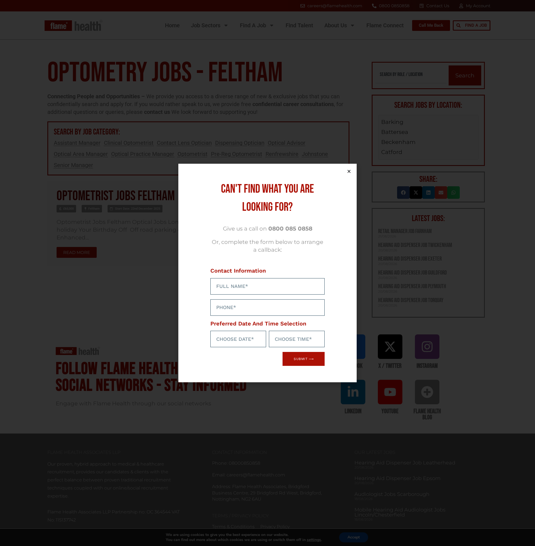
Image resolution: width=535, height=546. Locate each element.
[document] (267, 273)
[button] (349, 171)
